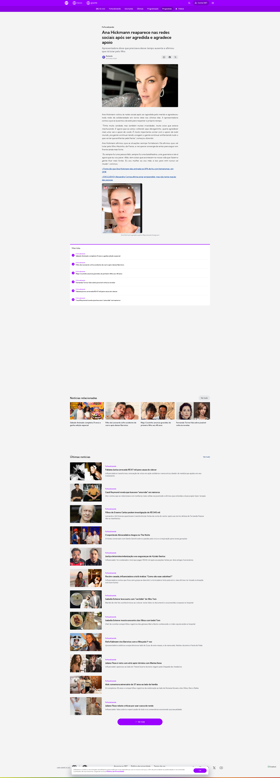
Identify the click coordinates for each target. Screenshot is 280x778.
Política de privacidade (140, 766)
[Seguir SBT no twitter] (214, 768)
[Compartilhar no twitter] (175, 57)
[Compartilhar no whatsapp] (164, 57)
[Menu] (212, 3)
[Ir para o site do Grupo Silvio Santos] (68, 768)
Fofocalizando (108, 27)
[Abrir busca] (189, 3)
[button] (87, 417)
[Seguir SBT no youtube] (221, 768)
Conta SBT (202, 3)
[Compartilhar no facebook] (169, 57)
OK (200, 770)
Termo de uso (159, 766)
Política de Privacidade (115, 771)
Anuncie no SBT (121, 766)
